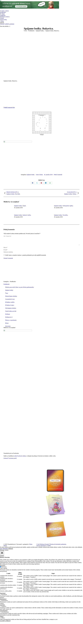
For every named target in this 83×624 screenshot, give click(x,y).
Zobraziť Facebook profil (10, 458)
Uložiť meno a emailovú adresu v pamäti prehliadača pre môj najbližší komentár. (25, 255)
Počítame (7, 314)
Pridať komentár (58, 174)
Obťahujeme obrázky (10, 308)
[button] (1, 1)
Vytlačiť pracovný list (9, 107)
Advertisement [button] (3, 610)
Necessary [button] (2, 565)
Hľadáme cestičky (10, 302)
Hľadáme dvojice (9, 305)
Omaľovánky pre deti (10, 311)
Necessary (4, 567)
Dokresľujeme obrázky (11, 296)
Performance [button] (3, 599)
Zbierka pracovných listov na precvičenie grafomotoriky (19, 287)
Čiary (6, 293)
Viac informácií (4, 548)
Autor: (39, 174)
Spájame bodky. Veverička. (61, 215)
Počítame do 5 (8, 317)
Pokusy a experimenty (11, 320)
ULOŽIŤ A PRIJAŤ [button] (5, 620)
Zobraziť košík (4, 24)
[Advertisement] (41, 93)
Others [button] (1, 616)
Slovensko (8, 326)
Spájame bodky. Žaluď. (20, 205)
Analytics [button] (2, 604)
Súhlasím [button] (10, 548)
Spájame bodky (31, 174)
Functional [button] (2, 593)
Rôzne (7, 323)
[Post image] (8, 208)
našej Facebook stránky (20, 456)
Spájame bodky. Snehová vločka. (22, 215)
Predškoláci (6, 284)
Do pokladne (11, 24)
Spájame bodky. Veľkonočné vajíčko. (63, 205)
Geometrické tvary (10, 299)
